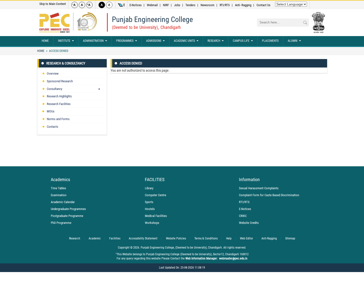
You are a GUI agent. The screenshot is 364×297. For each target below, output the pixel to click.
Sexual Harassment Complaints (259, 188)
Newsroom (207, 5)
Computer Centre (155, 195)
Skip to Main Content (52, 4)
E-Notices (136, 5)
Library (149, 188)
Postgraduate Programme (67, 216)
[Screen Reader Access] (121, 5)
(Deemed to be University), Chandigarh (146, 27)
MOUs (50, 111)
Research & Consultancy (65, 63)
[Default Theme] (109, 5)
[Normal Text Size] (82, 5)
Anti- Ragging (243, 5)
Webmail (152, 5)
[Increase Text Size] (89, 5)
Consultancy (54, 89)
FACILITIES (154, 179)
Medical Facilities (156, 216)
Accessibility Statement (143, 238)
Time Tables (58, 188)
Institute (64, 40)
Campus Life (241, 40)
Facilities (114, 238)
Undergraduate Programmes (68, 209)
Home (45, 40)
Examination (58, 195)
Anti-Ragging (269, 238)
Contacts (52, 126)
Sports (149, 202)
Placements (270, 40)
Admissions (153, 40)
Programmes (124, 40)
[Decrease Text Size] (74, 5)
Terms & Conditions (206, 238)
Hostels (150, 209)
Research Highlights (59, 96)
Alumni (292, 40)
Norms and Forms (58, 119)
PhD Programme (61, 223)
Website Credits (249, 223)
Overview (52, 73)
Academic (95, 238)
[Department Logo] (68, 22)
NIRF (166, 5)
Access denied (58, 51)
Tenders (190, 5)
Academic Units (184, 40)
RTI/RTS (225, 5)
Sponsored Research (60, 81)
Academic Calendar (63, 202)
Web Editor (246, 238)
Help (229, 238)
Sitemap (290, 238)
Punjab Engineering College (152, 19)
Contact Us (263, 5)
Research (214, 40)
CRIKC (243, 216)
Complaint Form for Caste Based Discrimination (269, 195)
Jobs (177, 5)
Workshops (152, 223)
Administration (93, 40)
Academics (60, 179)
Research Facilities (59, 104)
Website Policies (176, 238)
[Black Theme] (102, 5)
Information (249, 179)
